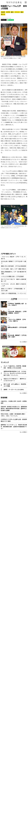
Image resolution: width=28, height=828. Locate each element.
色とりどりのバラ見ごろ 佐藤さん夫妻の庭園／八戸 (13, 280)
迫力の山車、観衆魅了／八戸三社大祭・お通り (13, 262)
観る (22, 12)
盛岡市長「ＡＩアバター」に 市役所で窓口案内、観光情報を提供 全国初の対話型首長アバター (14, 426)
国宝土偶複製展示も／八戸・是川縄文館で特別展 (13, 273)
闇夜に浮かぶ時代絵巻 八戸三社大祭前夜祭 (13, 266)
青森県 (3, 12)
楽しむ (3, 14)
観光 (12, 12)
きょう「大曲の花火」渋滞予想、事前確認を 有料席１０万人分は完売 (15, 367)
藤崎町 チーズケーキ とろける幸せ (14, 389)
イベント (17, 12)
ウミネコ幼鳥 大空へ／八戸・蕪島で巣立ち (13, 269)
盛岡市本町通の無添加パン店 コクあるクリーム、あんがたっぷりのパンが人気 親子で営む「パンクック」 (15, 373)
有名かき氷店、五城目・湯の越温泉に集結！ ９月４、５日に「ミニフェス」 (14, 415)
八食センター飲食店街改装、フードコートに (13, 293)
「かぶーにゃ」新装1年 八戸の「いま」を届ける (13, 257)
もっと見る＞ (23, 342)
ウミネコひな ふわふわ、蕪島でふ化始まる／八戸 (13, 285)
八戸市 (8, 12)
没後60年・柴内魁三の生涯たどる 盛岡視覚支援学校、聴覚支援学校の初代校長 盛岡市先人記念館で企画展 (14, 408)
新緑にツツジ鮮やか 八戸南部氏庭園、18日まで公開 (13, 289)
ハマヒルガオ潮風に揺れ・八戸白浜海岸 (12, 276)
